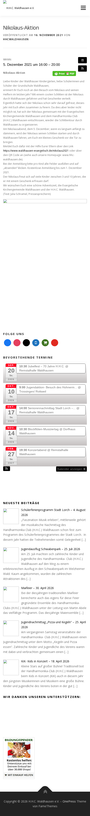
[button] (82, 68)
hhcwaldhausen (16, 39)
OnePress (69, 801)
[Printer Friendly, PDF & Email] (64, 73)
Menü (83, 8)
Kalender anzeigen (70, 469)
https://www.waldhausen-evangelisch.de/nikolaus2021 (36, 150)
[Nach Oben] (45, 791)
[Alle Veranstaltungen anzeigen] (82, 60)
